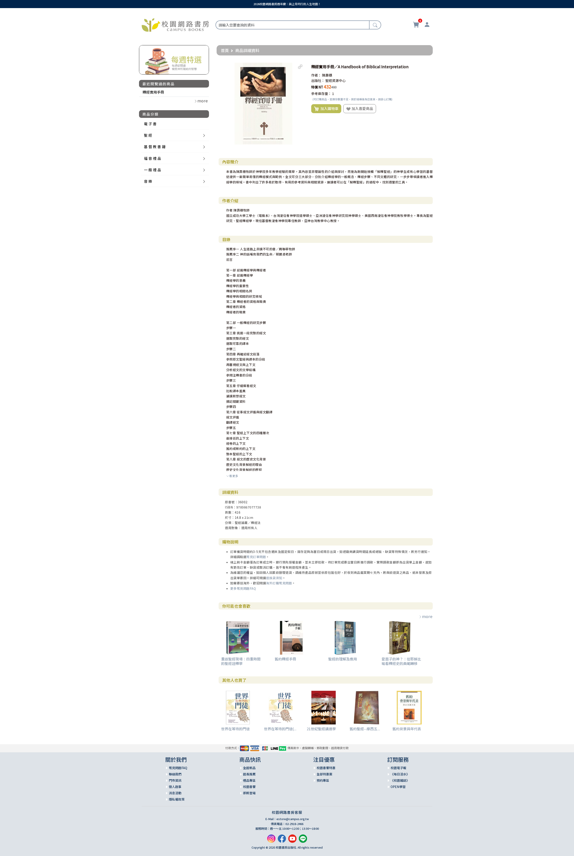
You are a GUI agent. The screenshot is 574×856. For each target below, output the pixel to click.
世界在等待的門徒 (235, 728)
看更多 (233, 476)
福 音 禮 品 (152, 158)
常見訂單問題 (256, 557)
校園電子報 (398, 768)
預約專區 (323, 780)
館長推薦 (249, 774)
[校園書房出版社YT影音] (292, 840)
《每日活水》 (400, 774)
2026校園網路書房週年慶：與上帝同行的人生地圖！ (287, 4)
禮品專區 (249, 780)
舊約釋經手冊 (285, 659)
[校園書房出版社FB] (282, 840)
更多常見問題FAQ (243, 588)
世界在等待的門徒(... (280, 728)
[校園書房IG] (271, 840)
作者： (316, 75)
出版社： (318, 80)
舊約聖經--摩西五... (365, 728)
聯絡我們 (175, 774)
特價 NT (317, 87)
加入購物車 (328, 108)
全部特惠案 (324, 774)
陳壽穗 (327, 75)
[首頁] (175, 24)
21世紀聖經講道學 (321, 728)
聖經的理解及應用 (342, 659)
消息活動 (175, 793)
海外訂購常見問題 (279, 583)
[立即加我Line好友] (303, 840)
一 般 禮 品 (152, 169)
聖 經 (148, 135)
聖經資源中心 (335, 80)
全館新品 (249, 768)
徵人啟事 (175, 786)
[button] (300, 66)
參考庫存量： (321, 93)
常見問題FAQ (178, 768)
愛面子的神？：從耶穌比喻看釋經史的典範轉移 (401, 661)
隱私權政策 (177, 799)
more (427, 616)
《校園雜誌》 (400, 780)
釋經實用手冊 (153, 92)
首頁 (225, 50)
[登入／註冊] (427, 25)
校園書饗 (249, 786)
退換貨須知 (274, 578)
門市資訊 (175, 780)
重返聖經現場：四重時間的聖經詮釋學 (241, 661)
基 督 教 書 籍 (154, 146)
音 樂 (148, 181)
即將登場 (249, 793)
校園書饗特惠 (326, 768)
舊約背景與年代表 (406, 728)
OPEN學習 (398, 786)
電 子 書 (150, 123)
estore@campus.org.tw (292, 819)
